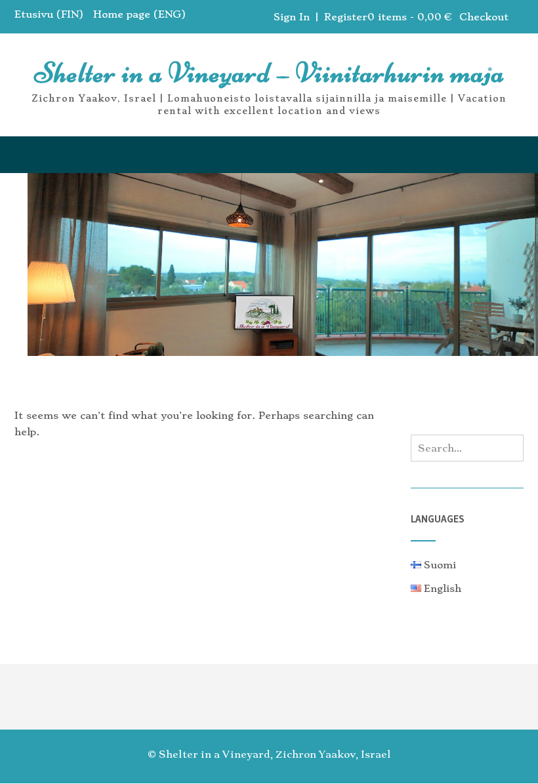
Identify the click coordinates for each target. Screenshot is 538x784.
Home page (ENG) (139, 14)
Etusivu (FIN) (48, 14)
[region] (269, 267)
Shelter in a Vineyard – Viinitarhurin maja (269, 72)
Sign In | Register (320, 17)
